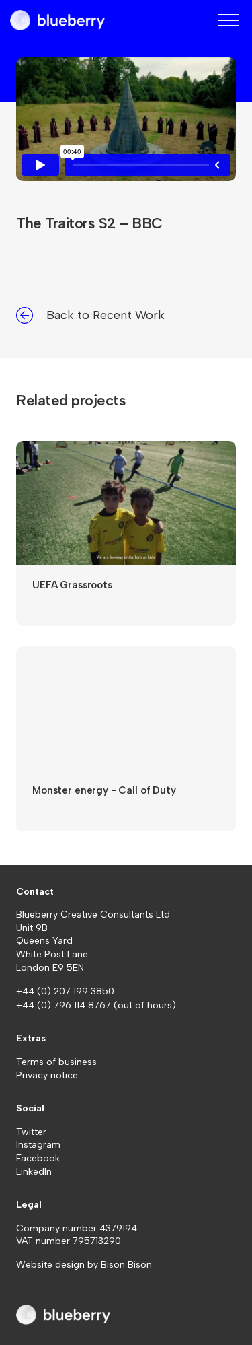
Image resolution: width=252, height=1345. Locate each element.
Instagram (38, 1144)
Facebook (38, 1158)
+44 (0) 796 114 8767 (65, 1005)
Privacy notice (47, 1075)
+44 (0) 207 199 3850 (65, 991)
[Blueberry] (57, 20)
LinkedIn (34, 1171)
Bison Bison (126, 1264)
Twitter (31, 1132)
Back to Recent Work (105, 315)
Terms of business (56, 1062)
